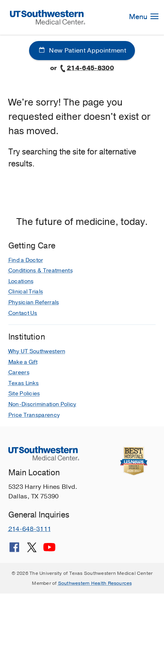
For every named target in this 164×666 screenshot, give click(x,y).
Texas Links (23, 383)
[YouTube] (49, 550)
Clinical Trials (25, 291)
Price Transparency (34, 415)
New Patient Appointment (86, 50)
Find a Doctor (25, 260)
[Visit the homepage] (48, 16)
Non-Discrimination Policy (42, 404)
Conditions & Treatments (40, 270)
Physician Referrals (33, 302)
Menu (139, 16)
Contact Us (22, 313)
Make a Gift (23, 362)
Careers (18, 372)
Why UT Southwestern (37, 351)
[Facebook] (14, 550)
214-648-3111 (29, 529)
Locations (21, 281)
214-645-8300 (90, 68)
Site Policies (24, 393)
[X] (32, 550)
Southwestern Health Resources (95, 583)
